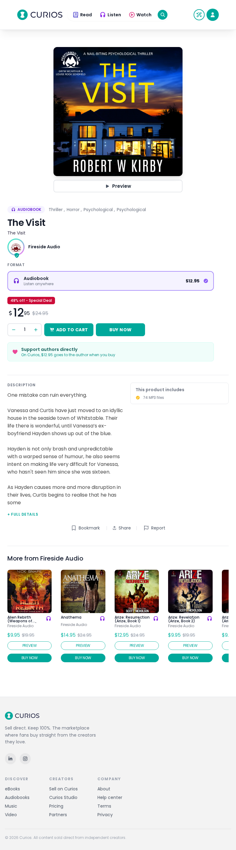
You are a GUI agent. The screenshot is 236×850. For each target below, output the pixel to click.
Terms (104, 806)
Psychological (98, 210)
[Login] (212, 15)
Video (11, 815)
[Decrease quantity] (13, 330)
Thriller (56, 210)
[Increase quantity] (35, 330)
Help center (109, 797)
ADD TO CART (72, 330)
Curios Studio (63, 797)
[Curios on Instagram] (25, 758)
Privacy (105, 815)
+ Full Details (22, 514)
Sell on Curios (63, 789)
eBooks (12, 789)
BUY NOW (120, 330)
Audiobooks (17, 797)
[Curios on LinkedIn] (10, 758)
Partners (58, 815)
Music (11, 806)
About (103, 789)
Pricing (56, 806)
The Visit (16, 233)
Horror (73, 210)
